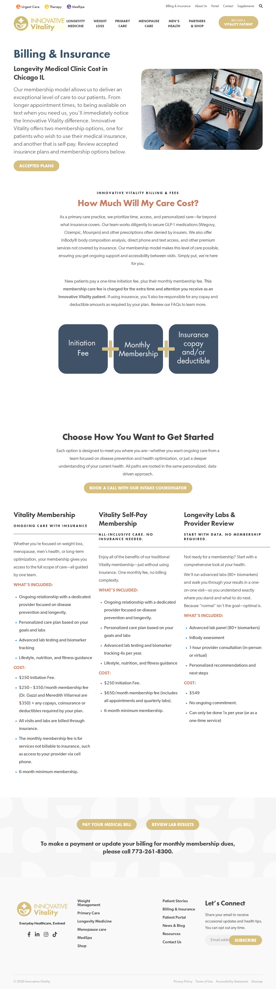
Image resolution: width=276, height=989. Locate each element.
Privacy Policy (183, 981)
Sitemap (257, 981)
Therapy (56, 6)
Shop (81, 946)
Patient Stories (175, 901)
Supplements (245, 6)
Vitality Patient (238, 24)
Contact (228, 6)
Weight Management (88, 903)
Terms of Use (204, 981)
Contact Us (172, 942)
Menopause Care (149, 23)
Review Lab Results (173, 824)
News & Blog (174, 925)
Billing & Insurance (178, 6)
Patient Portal (174, 917)
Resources (171, 934)
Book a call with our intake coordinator (138, 488)
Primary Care (122, 23)
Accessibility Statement (232, 981)
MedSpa (78, 6)
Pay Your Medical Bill (106, 824)
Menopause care (91, 929)
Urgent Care (30, 6)
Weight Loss (100, 23)
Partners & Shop (197, 23)
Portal (215, 6)
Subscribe (245, 940)
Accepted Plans (36, 166)
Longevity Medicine (75, 23)
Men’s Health (174, 23)
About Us (201, 6)
